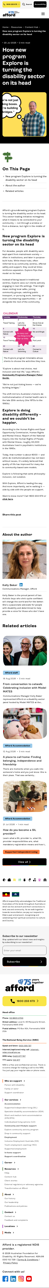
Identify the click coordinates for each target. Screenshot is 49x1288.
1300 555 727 (25, 1046)
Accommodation (13, 1104)
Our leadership (11, 1202)
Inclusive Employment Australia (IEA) (22, 1141)
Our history (10, 1198)
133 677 (16, 1060)
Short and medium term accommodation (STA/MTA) (23, 1116)
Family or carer (12, 1089)
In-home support (13, 1153)
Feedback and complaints (16, 1220)
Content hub (10, 1177)
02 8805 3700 (16, 1018)
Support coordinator (14, 1093)
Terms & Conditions (27, 1259)
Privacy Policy (10, 1263)
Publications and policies (16, 1206)
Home (5, 27)
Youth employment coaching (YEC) (21, 1145)
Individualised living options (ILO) (20, 1122)
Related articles (14, 191)
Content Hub (31, 27)
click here (7, 499)
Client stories (11, 1181)
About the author (15, 185)
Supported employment (16, 1149)
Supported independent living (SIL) (21, 1108)
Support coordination (15, 1156)
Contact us (10, 1216)
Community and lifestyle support (21, 1126)
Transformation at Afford (16, 1188)
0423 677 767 (19, 1056)
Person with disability (15, 1085)
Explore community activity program (21, 1130)
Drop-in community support (17, 1133)
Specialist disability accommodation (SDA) (24, 1111)
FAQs (7, 1173)
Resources (16, 27)
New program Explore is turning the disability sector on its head (26, 178)
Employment (11, 1137)
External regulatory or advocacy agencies (24, 1184)
